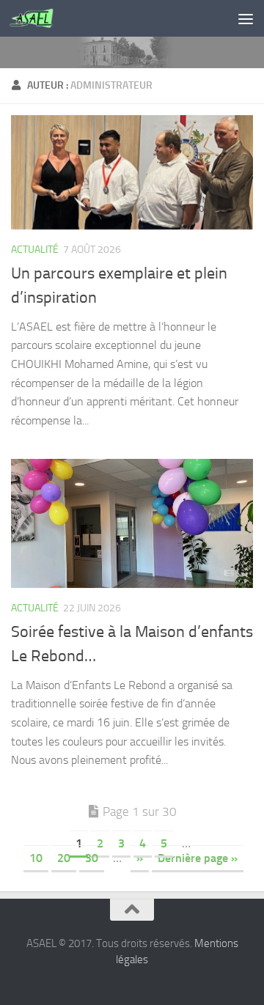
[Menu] (245, 18)
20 (63, 858)
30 (91, 858)
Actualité (35, 249)
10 (36, 858)
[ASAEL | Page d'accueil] (38, 18)
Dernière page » (198, 858)
